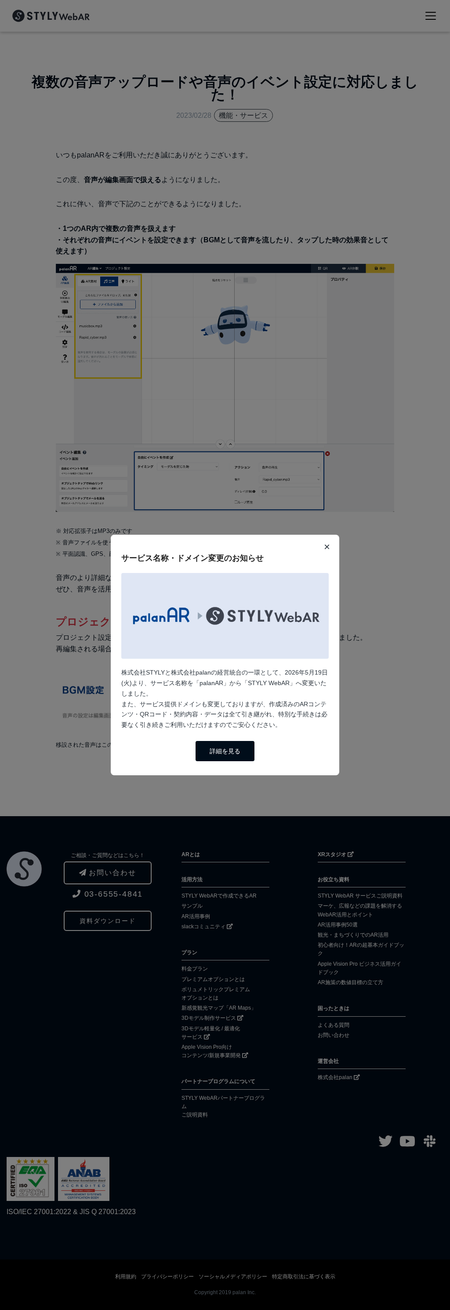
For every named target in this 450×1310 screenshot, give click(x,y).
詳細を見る (225, 751)
